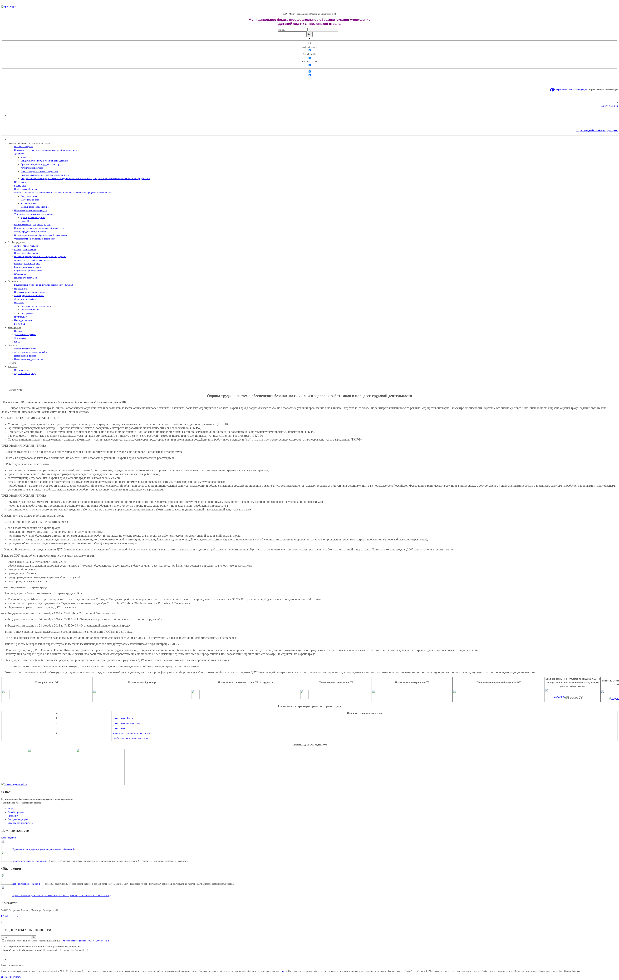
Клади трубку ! (8, 838)
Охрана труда (118, 728)
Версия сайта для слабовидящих (571, 89)
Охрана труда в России (123, 718)
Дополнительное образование (26, 884)
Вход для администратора (20, 823)
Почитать (16, 977)
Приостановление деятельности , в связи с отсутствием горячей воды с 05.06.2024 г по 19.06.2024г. (60, 895)
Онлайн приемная (16, 812)
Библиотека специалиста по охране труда (132, 733)
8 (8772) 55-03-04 (9, 916)
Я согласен (6, 977)
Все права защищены (18, 819)
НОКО (11, 809)
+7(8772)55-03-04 (609, 106)
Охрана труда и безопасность (126, 723)
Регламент (13, 816)
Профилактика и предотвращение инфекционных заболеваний (43, 849)
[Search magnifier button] (309, 34)
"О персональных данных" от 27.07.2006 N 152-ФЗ (85, 941)
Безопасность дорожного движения (29, 861)
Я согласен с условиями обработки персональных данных (58, 941)
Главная (5, 390)
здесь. (285, 971)
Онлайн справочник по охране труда (130, 738)
